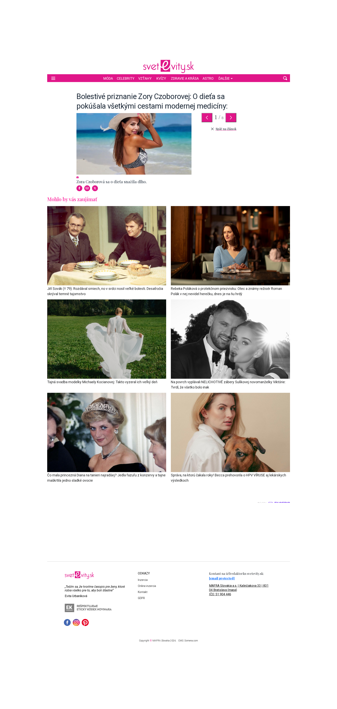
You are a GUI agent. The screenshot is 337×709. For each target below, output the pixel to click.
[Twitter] (95, 188)
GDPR (141, 598)
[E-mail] (87, 188)
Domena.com (191, 640)
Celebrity (125, 78)
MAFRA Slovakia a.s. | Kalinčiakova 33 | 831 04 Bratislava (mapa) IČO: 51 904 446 (239, 590)
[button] (285, 78)
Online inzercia (147, 586)
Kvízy (161, 78)
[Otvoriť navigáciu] (53, 78)
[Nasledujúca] (230, 117)
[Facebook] (79, 188)
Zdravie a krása (185, 78)
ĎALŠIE (224, 78)
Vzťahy (145, 78)
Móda (108, 78)
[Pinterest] (85, 622)
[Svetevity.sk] (168, 66)
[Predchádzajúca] (206, 117)
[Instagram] (76, 622)
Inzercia (143, 580)
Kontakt (142, 592)
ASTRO (208, 78)
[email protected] (222, 578)
